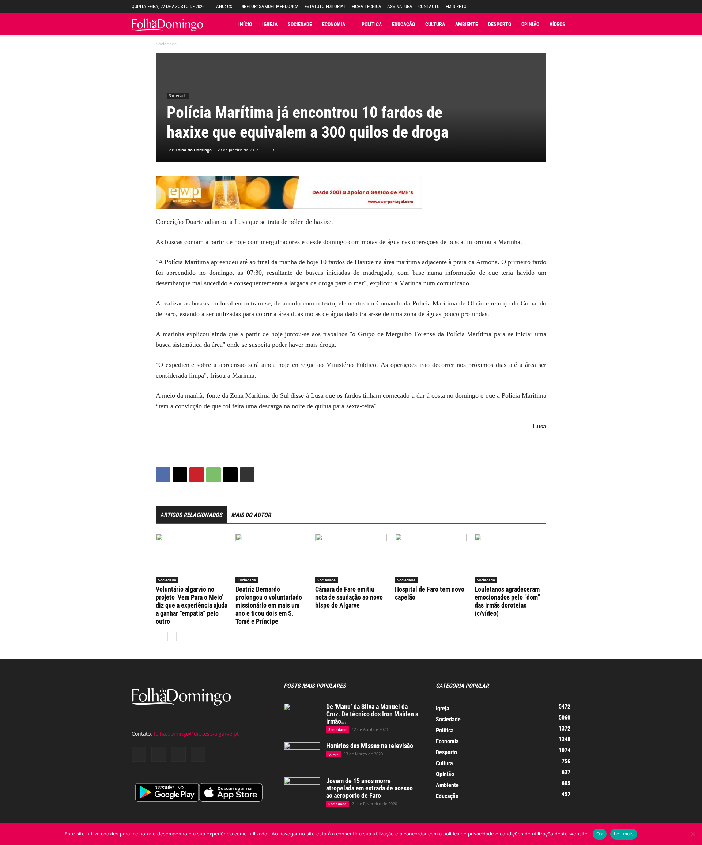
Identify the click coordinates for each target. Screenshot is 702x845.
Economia (333, 24)
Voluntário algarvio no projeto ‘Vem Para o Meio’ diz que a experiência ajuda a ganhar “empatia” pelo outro (191, 605)
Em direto (456, 6)
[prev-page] (160, 636)
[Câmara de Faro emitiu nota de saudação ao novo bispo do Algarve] (351, 558)
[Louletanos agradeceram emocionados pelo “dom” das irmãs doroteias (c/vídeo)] (510, 558)
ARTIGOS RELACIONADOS (191, 514)
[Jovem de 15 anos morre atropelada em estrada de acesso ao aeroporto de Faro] (302, 790)
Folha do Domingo (194, 150)
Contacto (429, 6)
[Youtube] (198, 754)
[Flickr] (158, 754)
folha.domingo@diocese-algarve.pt (196, 733)
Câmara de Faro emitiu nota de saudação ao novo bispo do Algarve (349, 597)
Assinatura (399, 6)
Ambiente (466, 24)
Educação (403, 24)
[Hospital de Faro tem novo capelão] (431, 558)
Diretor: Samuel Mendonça (269, 6)
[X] (180, 474)
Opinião (530, 24)
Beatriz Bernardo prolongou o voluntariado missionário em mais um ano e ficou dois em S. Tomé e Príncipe (268, 605)
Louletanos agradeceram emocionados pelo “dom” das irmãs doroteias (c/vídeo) (507, 601)
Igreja (270, 24)
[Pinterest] (196, 474)
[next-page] (172, 636)
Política (372, 24)
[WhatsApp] (213, 474)
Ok (599, 834)
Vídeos (557, 24)
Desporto (499, 24)
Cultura (435, 24)
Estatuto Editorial (325, 6)
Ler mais (624, 834)
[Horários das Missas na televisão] (302, 755)
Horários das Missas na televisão (369, 746)
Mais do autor (251, 514)
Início (245, 24)
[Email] (230, 474)
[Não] (693, 834)
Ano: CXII (225, 6)
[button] (564, 6)
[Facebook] (163, 474)
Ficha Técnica (366, 6)
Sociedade (300, 24)
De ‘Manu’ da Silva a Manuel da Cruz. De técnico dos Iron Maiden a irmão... (372, 714)
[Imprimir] (247, 474)
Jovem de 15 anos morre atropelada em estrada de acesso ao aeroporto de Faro (369, 788)
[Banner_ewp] (351, 192)
